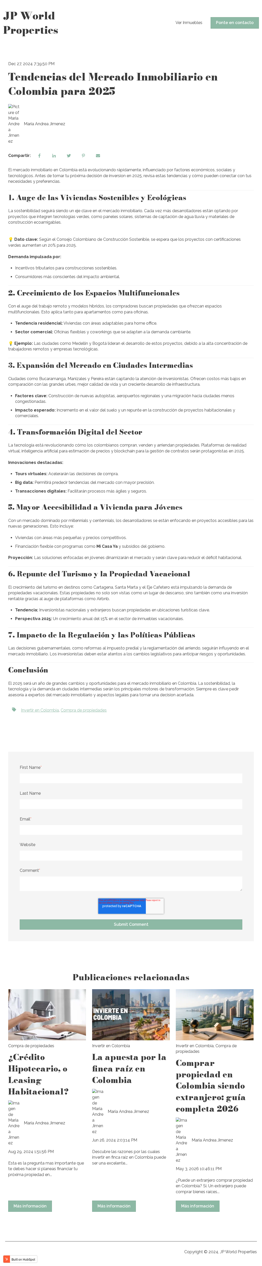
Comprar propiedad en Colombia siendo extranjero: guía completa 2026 (211, 1086)
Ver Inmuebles (189, 22)
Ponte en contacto (235, 22)
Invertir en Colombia (40, 710)
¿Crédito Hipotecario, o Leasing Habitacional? (38, 1074)
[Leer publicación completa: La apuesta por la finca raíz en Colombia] (131, 1014)
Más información (30, 1206)
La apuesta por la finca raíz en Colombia (129, 1068)
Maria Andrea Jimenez (44, 123)
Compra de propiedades (84, 710)
